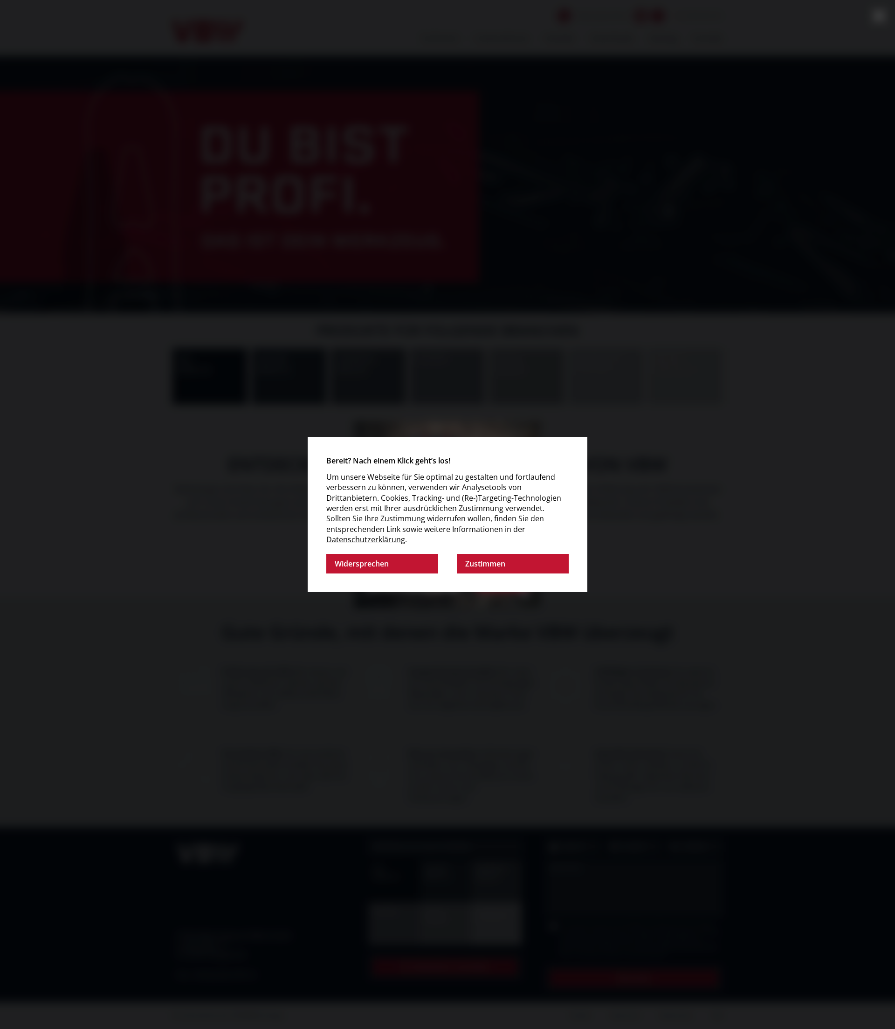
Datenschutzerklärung (365, 539)
